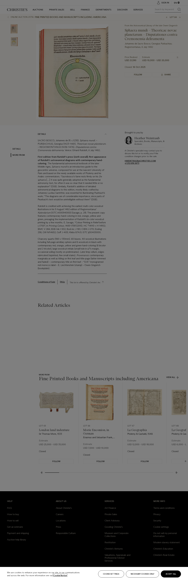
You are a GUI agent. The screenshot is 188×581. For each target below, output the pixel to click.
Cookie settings (111, 574)
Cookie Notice (60, 575)
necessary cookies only (142, 574)
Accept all (171, 574)
